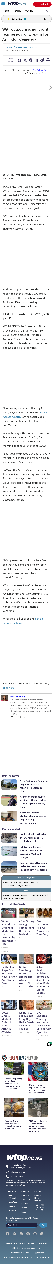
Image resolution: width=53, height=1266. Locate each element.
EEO (39, 1248)
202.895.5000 (16, 1176)
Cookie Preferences (42, 1257)
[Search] (47, 11)
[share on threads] (30, 60)
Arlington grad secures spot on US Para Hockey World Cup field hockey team (33, 801)
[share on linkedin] (36, 60)
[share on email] (42, 60)
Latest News (30, 882)
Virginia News (23, 885)
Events (24, 1208)
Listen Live (17, 19)
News (6, 11)
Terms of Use (32, 1243)
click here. (9, 687)
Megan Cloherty (14, 47)
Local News (9, 885)
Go (43, 1225)
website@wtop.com (30, 47)
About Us (12, 1191)
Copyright (43, 1243)
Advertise (12, 1210)
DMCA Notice (29, 1248)
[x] (21, 1233)
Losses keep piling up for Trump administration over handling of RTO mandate (13, 1083)
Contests (25, 1191)
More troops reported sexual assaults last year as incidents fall (37, 1089)
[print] (48, 60)
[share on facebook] (19, 60)
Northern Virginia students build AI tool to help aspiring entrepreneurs (33, 817)
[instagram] (14, 1233)
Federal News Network (38, 1198)
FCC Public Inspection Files (18, 1253)
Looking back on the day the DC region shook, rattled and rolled (33, 837)
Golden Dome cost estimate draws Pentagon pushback (13, 1125)
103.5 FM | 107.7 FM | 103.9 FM (39, 1207)
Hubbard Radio (17, 1248)
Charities (25, 1203)
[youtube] (35, 1233)
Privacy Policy (19, 1243)
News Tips (25, 1199)
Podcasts (38, 1191)
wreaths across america (14, 898)
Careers (11, 1206)
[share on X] (25, 60)
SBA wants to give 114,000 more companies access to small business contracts (38, 1126)
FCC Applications (37, 1253)
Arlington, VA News (12, 882)
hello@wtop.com (17, 1172)
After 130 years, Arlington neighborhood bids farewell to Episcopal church (34, 786)
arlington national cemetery (15, 895)
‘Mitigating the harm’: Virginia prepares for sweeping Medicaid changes (31, 852)
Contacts (25, 1195)
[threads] (41, 1233)
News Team (13, 1202)
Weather (29, 11)
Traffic (17, 11)
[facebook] (7, 1233)
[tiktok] (28, 1233)
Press (23, 1212)
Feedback (8, 1243)
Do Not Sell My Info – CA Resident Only (17, 1257)
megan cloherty (39, 895)
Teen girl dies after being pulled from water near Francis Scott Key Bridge (33, 866)
